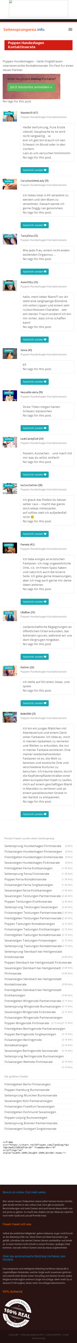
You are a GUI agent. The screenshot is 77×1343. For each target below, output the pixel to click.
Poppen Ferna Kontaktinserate (38, 879)
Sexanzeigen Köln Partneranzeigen (28, 1101)
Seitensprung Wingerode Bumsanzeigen (38, 1006)
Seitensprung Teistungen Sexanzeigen (38, 907)
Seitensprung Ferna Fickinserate (38, 874)
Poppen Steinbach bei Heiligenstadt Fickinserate (38, 962)
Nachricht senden (33, 170)
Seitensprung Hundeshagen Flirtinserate (38, 846)
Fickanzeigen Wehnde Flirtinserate (38, 1062)
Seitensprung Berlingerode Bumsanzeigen (38, 1056)
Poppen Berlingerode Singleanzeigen (38, 1034)
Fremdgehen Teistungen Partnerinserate (38, 918)
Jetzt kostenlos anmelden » (31, 87)
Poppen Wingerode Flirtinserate (33, 1023)
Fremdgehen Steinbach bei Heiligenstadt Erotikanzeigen (38, 992)
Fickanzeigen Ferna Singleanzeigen (38, 885)
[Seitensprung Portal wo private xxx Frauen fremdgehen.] (24, 29)
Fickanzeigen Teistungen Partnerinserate (38, 913)
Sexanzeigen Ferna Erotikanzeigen (38, 890)
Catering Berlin (53, 1334)
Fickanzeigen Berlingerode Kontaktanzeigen (38, 1042)
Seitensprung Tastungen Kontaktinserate (38, 946)
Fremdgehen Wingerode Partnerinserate (38, 1001)
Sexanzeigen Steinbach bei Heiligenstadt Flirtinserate (38, 970)
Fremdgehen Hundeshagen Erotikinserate (38, 857)
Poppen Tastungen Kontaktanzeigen (38, 924)
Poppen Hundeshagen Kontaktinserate (44, 117)
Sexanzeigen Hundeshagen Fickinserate (38, 862)
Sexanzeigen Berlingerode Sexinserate (38, 1051)
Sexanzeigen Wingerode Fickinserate (38, 1012)
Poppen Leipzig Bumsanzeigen (25, 1117)
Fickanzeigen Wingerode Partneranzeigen (38, 1017)
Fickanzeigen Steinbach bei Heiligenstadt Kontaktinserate (38, 981)
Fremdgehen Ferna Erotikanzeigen (38, 868)
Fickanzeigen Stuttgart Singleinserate (30, 1129)
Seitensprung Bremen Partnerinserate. (31, 1123)
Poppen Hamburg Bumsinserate (27, 1090)
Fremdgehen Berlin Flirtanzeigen (27, 1084)
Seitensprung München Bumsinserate (30, 1095)
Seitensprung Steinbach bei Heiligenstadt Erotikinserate (38, 954)
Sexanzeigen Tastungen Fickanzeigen (38, 940)
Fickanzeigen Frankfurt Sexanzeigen (29, 1106)
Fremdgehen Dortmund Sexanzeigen (30, 1112)
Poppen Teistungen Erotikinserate (38, 901)
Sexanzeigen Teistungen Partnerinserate (38, 896)
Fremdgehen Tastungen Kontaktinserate (38, 935)
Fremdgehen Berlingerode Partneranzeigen (38, 1029)
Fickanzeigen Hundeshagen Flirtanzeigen (38, 851)
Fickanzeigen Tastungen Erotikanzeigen (38, 929)
